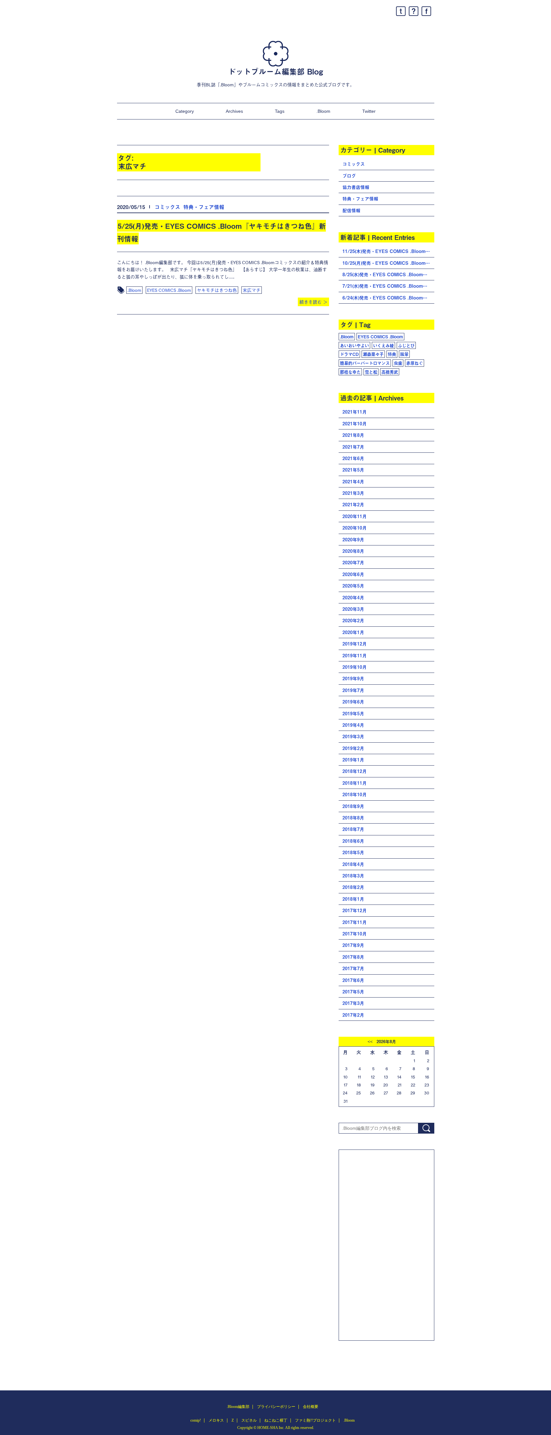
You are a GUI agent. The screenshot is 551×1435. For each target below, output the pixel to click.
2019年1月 (353, 759)
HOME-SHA (267, 1427)
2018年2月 (353, 887)
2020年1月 (353, 632)
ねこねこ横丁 (275, 1420)
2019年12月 (354, 643)
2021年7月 (353, 446)
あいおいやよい (354, 345)
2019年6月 (353, 701)
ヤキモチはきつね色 (217, 290)
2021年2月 (353, 504)
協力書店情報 (355, 187)
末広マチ (252, 290)
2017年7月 (353, 968)
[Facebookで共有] (426, 11)
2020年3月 (353, 609)
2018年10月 (354, 794)
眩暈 (404, 354)
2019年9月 (353, 678)
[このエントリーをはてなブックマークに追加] (413, 11)
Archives (234, 111)
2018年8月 (353, 817)
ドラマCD (349, 354)
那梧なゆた (350, 372)
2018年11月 (354, 783)
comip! (195, 1420)
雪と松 (371, 372)
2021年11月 (354, 411)
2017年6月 (353, 980)
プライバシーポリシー (276, 1406)
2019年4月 (353, 725)
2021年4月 (353, 481)
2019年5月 (353, 713)
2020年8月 (353, 551)
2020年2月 (353, 620)
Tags (279, 111)
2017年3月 (353, 1003)
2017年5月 (353, 991)
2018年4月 (353, 864)
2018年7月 (353, 829)
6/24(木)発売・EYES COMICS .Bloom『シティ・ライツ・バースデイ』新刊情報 (388, 297)
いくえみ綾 (383, 345)
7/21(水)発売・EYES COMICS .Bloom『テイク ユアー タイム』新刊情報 (388, 286)
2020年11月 (354, 516)
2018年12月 (354, 771)
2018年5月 (353, 852)
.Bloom (323, 111)
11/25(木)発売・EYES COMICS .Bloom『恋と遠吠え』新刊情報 (388, 251)
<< (370, 1042)
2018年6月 (353, 841)
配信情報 (351, 210)
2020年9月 (353, 539)
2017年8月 (353, 957)
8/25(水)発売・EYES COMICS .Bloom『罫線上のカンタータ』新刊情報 (388, 274)
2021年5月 (353, 469)
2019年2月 (353, 748)
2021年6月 (353, 458)
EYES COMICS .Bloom (169, 290)
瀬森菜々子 (373, 354)
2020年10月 (354, 527)
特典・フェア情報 (203, 207)
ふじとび (406, 345)
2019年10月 (354, 667)
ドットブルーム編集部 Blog (275, 71)
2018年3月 (353, 875)
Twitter (369, 111)
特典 (392, 354)
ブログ (349, 175)
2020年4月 (353, 597)
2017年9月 (353, 945)
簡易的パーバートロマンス (365, 363)
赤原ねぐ (414, 363)
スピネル (249, 1420)
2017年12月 (354, 910)
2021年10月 (354, 423)
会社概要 (310, 1406)
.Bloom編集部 (238, 1406)
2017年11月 (354, 922)
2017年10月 (354, 933)
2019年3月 (353, 736)
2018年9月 (353, 806)
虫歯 (398, 363)
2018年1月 (353, 899)
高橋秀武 (389, 372)
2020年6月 (353, 574)
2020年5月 (353, 585)
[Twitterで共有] (401, 11)
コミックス (167, 207)
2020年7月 (353, 562)
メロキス (216, 1420)
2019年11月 (354, 655)
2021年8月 (353, 435)
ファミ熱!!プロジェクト (315, 1420)
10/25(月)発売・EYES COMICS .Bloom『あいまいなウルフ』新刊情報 (388, 263)
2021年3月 (353, 493)
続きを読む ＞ (313, 302)
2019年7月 (353, 690)
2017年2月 (353, 1015)
